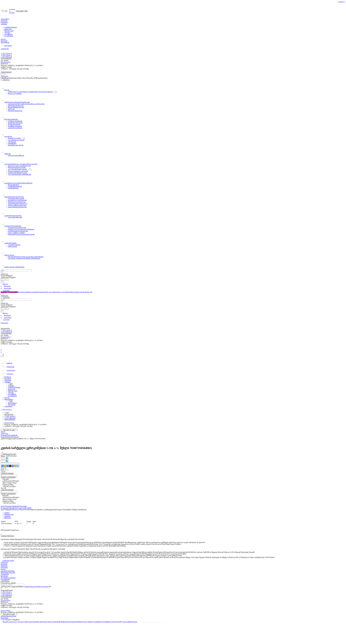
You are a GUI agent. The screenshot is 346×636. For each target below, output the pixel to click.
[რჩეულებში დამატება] (4, 458)
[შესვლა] (1, 348)
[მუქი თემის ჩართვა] (3, 74)
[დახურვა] (2, 356)
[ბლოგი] (169, 622)
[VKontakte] (2, 466)
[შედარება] (4, 461)
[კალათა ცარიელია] (140, 622)
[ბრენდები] (155, 622)
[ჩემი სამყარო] (7, 466)
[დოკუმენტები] (163, 622)
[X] (10, 466)
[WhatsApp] (15, 466)
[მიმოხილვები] (157, 622)
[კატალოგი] (138, 622)
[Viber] (13, 466)
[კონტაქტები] (151, 622)
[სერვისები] (153, 622)
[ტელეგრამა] (18, 466)
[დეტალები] (165, 622)
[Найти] (7, 279)
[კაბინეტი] (145, 622)
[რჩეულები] (143, 622)
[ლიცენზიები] (161, 622)
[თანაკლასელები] (5, 466)
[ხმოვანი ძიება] (3, 279)
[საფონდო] (149, 622)
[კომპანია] (159, 622)
